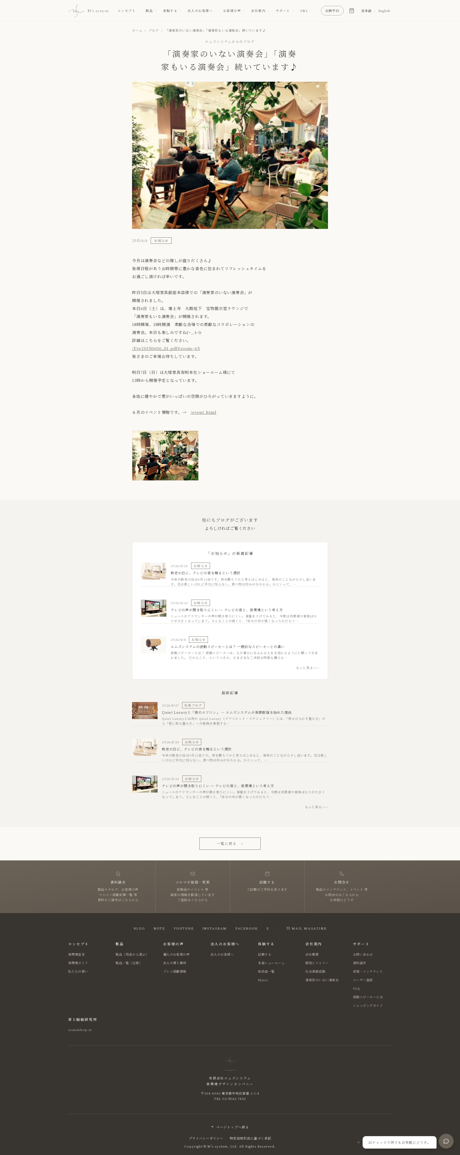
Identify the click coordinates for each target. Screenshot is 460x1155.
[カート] (351, 10)
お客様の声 (232, 10)
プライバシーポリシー (206, 1138)
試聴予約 (332, 10)
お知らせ (161, 240)
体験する (170, 10)
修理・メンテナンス (368, 971)
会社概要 (312, 954)
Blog (139, 928)
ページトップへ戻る (232, 1127)
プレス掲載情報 (174, 971)
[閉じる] (358, 1142)
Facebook (246, 928)
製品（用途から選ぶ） (132, 954)
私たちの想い (78, 971)
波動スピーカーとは (368, 997)
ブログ (154, 30)
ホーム (137, 30)
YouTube (184, 928)
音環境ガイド (78, 962)
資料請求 (359, 962)
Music (263, 979)
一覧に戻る (230, 843)
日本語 (366, 10)
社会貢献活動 (315, 971)
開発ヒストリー (316, 962)
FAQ (356, 988)
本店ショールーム (271, 962)
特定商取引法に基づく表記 (250, 1138)
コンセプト (126, 10)
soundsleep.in (80, 1029)
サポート (283, 10)
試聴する (264, 954)
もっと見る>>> (307, 667)
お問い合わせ (363, 954)
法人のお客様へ (200, 10)
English (384, 10)
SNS (304, 10)
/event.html (203, 412)
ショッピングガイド (368, 1005)
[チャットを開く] (446, 1141)
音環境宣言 (76, 954)
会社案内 (258, 10)
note (159, 928)
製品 (149, 10)
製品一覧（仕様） (129, 962)
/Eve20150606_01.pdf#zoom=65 (166, 348)
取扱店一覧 (266, 971)
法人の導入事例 (174, 962)
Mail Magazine (309, 928)
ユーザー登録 (363, 979)
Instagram (214, 928)
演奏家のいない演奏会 (322, 979)
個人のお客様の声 (176, 954)
